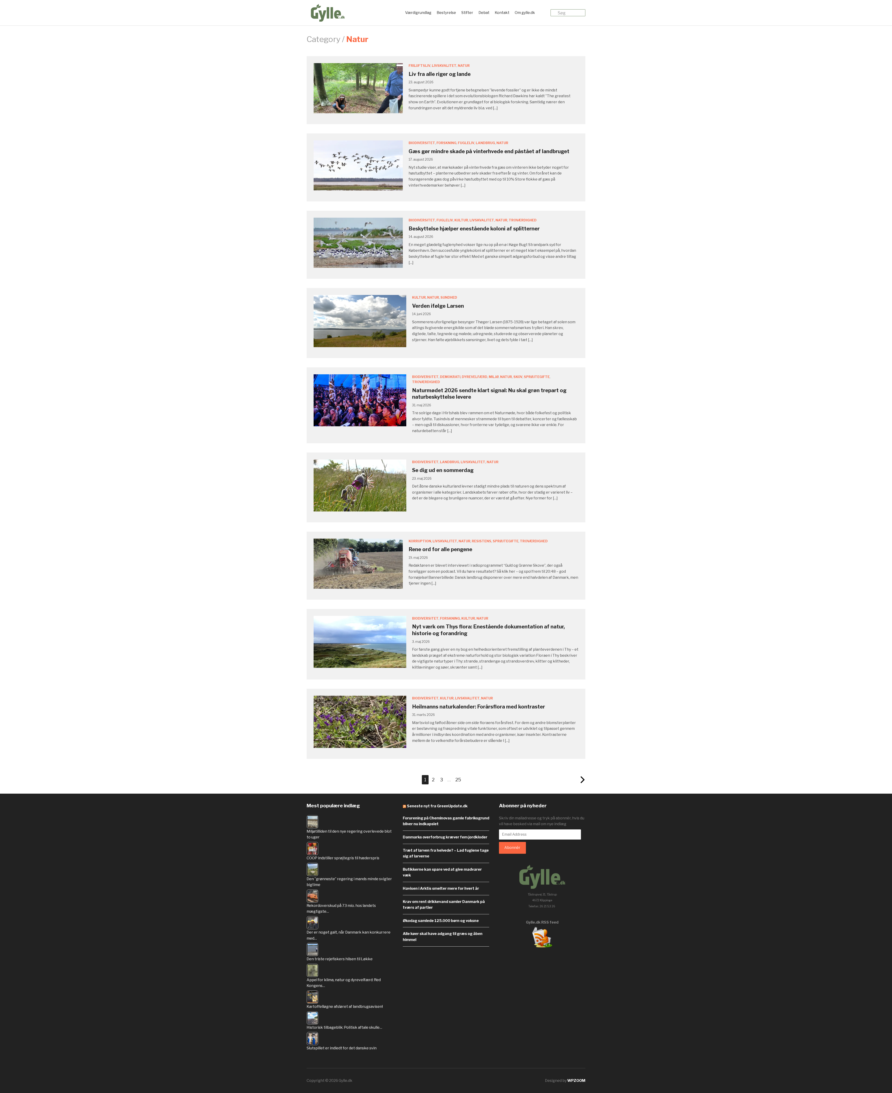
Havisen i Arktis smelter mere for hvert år (441, 888)
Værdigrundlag (418, 12)
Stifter (467, 12)
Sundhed (448, 297)
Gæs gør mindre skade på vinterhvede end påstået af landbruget (489, 151)
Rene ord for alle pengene (440, 549)
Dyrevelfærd (474, 377)
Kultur (461, 220)
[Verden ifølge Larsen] (360, 321)
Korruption (420, 541)
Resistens (481, 541)
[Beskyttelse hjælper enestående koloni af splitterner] (358, 242)
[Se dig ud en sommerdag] (360, 485)
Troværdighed (523, 220)
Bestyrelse (446, 12)
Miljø (494, 377)
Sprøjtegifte (537, 377)
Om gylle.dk (525, 12)
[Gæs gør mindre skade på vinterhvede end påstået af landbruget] (358, 165)
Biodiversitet (422, 143)
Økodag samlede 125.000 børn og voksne (441, 920)
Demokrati (450, 377)
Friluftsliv (419, 66)
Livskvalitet (444, 66)
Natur (464, 66)
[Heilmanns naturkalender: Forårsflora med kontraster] (360, 721)
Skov (517, 377)
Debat (484, 12)
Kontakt (502, 12)
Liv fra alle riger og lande (440, 74)
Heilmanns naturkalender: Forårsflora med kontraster (478, 707)
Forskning (446, 143)
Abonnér (512, 847)
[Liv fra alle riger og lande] (358, 88)
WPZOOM (576, 1080)
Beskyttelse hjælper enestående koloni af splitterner (474, 229)
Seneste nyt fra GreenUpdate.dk (437, 806)
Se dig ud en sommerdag (443, 470)
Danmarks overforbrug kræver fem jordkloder (445, 837)
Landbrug (485, 143)
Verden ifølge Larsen (438, 306)
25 (458, 780)
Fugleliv (466, 143)
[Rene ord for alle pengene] (358, 563)
